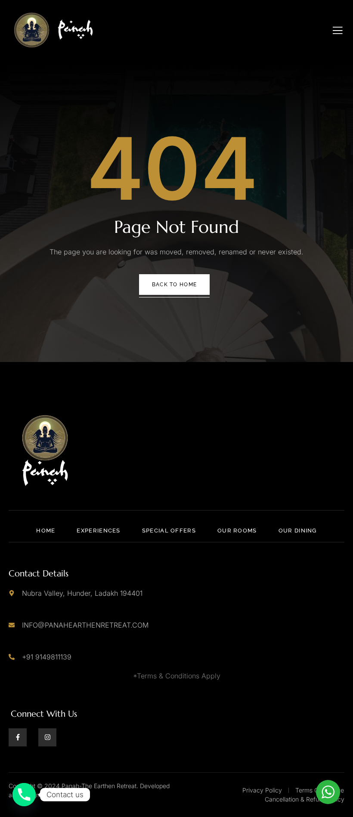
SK (61, 794)
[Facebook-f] (18, 737)
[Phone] (24, 794)
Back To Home (174, 285)
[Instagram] (47, 737)
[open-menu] (337, 30)
